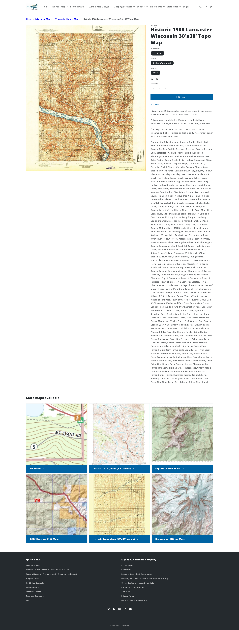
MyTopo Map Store (122, 625)
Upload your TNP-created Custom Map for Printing (144, 578)
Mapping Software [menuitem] (123, 6)
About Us (125, 591)
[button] (200, 7)
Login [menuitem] (186, 6)
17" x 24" (157, 53)
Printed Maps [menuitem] (77, 6)
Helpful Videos (33, 578)
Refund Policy (32, 587)
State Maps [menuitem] (172, 6)
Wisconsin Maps (43, 19)
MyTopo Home (33, 565)
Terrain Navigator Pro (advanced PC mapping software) (51, 574)
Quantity (154, 83)
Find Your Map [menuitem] (58, 6)
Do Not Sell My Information (134, 600)
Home (29, 19)
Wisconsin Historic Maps (67, 19)
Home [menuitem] (46, 6)
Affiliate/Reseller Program (133, 587)
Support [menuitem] (141, 6)
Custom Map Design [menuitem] (99, 6)
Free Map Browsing (35, 596)
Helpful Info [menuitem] (156, 6)
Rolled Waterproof (162, 63)
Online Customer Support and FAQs (137, 583)
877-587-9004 (127, 565)
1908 (155, 73)
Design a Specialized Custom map (136, 574)
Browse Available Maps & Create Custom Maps (47, 570)
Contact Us (126, 570)
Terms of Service (33, 591)
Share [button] (156, 104)
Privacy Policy (127, 596)
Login (28, 600)
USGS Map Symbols (35, 583)
